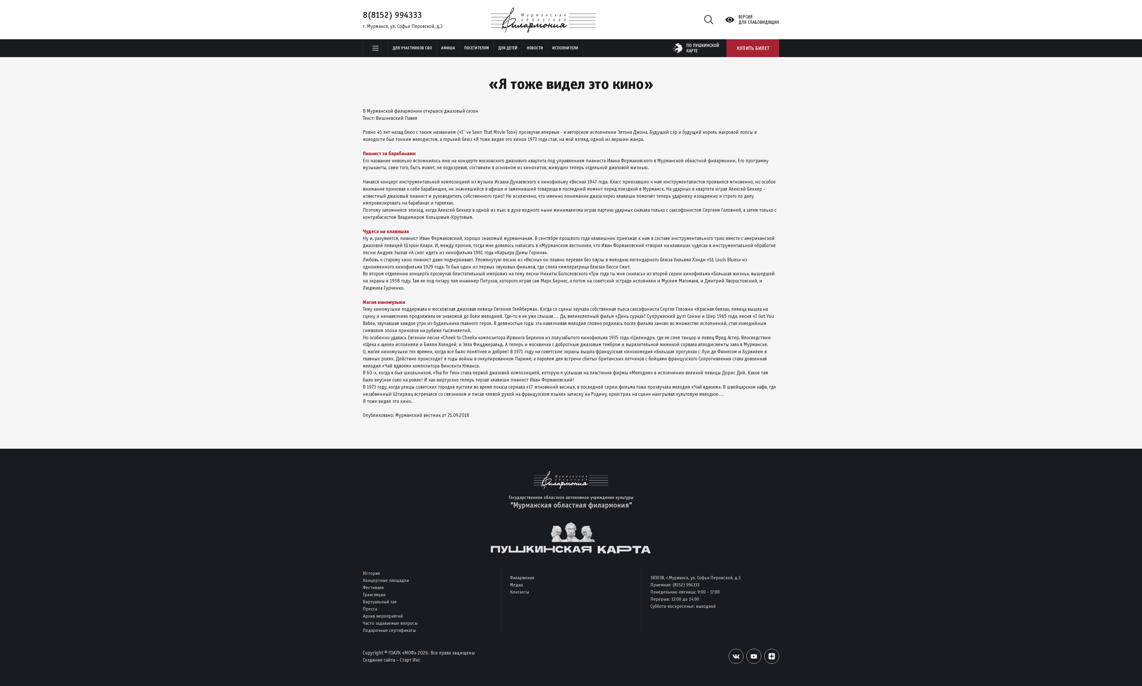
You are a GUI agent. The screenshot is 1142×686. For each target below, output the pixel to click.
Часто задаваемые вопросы (390, 623)
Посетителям (476, 48)
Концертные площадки (386, 580)
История (371, 573)
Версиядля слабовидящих (758, 19)
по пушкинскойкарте (702, 48)
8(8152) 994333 (392, 15)
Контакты (519, 592)
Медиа (516, 585)
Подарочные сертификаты (389, 630)
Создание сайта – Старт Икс (391, 660)
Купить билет (753, 48)
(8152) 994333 (685, 585)
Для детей (507, 48)
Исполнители (565, 48)
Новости (535, 48)
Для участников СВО (412, 48)
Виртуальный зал (379, 602)
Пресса (370, 609)
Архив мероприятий (383, 616)
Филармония (522, 577)
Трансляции (374, 594)
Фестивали (373, 587)
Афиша (448, 48)
